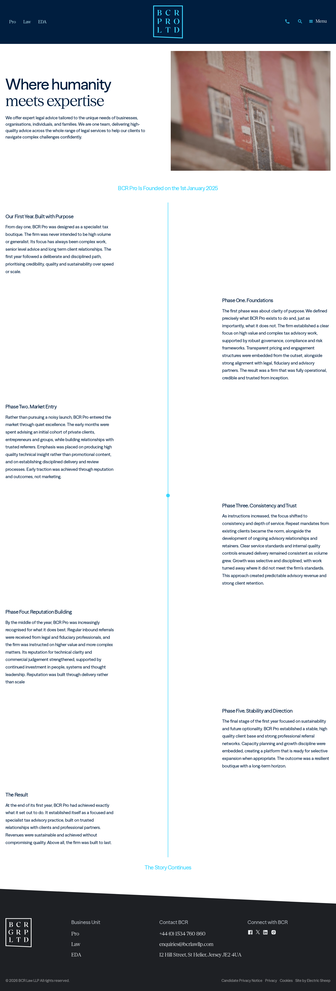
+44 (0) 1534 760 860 (182, 934)
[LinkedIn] (265, 932)
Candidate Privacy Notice (241, 980)
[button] (318, 21)
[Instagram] (273, 932)
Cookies (286, 980)
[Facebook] (250, 932)
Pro (75, 934)
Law (75, 944)
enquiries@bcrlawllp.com (186, 944)
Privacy (271, 980)
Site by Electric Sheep (313, 980)
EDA (76, 955)
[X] (258, 932)
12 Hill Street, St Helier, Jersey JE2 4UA (200, 955)
